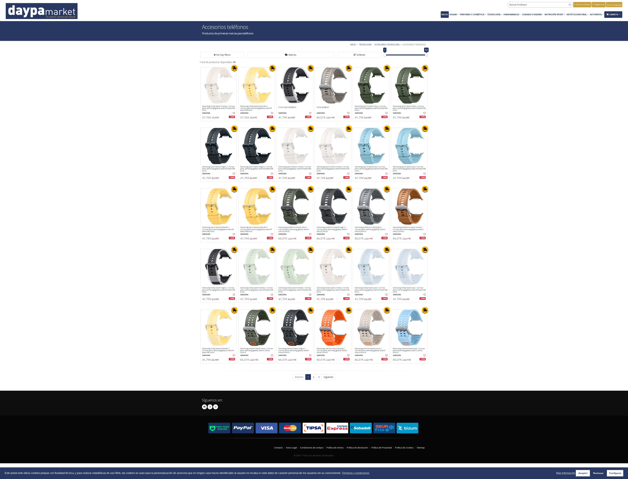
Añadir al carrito (220, 124)
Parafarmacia (511, 14)
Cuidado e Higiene (532, 14)
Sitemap (421, 447)
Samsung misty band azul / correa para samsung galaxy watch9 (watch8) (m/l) (409, 290)
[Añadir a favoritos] (233, 113)
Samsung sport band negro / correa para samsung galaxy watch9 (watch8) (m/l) (256, 169)
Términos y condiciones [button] (355, 473)
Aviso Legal (291, 447)
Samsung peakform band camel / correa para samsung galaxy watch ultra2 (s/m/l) (408, 229)
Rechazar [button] (598, 473)
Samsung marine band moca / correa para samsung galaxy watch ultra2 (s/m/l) (370, 350)
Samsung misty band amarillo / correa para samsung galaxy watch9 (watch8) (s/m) (218, 350)
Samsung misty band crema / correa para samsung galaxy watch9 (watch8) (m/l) (218, 108)
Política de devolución (357, 447)
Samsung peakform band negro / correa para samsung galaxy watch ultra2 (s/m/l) (332, 229)
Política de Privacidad (381, 447)
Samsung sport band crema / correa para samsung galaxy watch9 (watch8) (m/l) (333, 169)
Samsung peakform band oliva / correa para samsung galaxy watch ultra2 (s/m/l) (293, 229)
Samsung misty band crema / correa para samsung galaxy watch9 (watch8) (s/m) (333, 290)
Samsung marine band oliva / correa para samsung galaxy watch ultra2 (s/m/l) (256, 350)
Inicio (444, 14)
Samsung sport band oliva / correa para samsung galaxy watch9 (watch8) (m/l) (409, 108)
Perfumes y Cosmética (472, 14)
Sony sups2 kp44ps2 (287, 107)
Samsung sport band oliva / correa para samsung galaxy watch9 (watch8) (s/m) (371, 108)
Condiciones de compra (311, 447)
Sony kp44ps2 (323, 107)
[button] (291, 55)
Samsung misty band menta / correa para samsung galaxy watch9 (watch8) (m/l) (294, 290)
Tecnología (493, 14)
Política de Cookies (404, 447)
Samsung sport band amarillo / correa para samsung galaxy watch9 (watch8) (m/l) (256, 229)
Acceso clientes (583, 4)
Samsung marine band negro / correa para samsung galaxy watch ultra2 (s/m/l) (293, 350)
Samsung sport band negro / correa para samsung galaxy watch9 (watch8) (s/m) (218, 169)
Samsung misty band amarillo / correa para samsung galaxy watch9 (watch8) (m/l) (256, 108)
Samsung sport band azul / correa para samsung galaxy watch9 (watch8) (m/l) (409, 169)
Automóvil (596, 14)
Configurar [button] (615, 473)
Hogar (453, 14)
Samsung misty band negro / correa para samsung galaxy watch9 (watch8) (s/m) (218, 290)
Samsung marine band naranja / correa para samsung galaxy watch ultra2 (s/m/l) (332, 350)
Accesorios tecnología (387, 44)
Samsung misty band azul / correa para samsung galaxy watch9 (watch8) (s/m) (371, 290)
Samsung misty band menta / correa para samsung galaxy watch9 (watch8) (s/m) (256, 290)
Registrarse (599, 4)
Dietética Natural (577, 14)
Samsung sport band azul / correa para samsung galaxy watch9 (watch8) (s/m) (371, 169)
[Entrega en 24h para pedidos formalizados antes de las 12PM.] (234, 68)
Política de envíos (335, 447)
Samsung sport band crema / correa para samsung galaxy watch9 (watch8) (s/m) (294, 169)
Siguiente (328, 377)
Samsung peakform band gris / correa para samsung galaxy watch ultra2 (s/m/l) (370, 229)
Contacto (278, 447)
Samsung (206, 113)
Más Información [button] (565, 473)
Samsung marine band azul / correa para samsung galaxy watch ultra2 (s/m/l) (409, 350)
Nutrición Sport (554, 14)
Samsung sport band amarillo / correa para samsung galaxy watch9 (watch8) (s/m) (218, 229)
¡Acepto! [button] (583, 473)
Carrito (614, 14)
